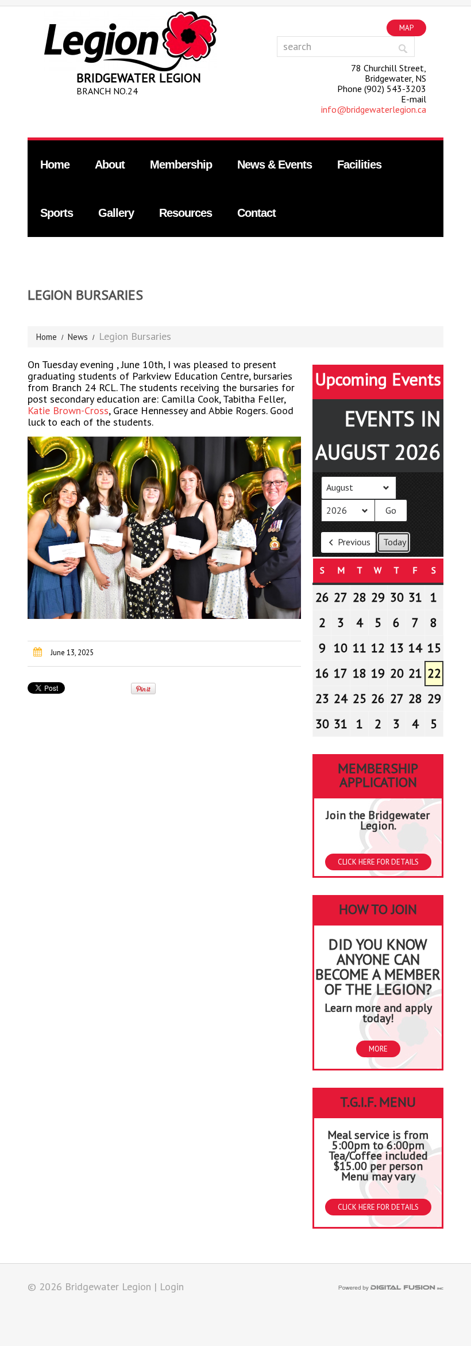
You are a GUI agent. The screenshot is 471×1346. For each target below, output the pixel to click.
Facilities (359, 164)
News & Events (274, 164)
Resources (185, 213)
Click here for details (378, 862)
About (110, 164)
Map (406, 28)
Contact (256, 213)
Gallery (116, 213)
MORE (378, 1049)
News (78, 336)
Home (55, 164)
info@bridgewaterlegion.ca (373, 109)
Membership (181, 164)
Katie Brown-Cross (68, 410)
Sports (56, 213)
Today (394, 542)
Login (172, 1286)
